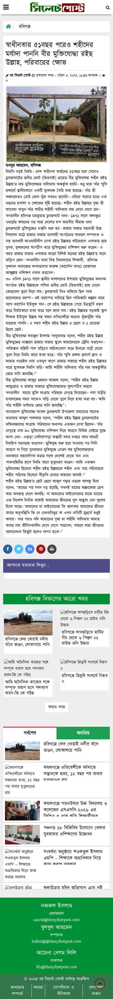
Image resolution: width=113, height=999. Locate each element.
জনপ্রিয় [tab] (83, 733)
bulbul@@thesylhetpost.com (56, 941)
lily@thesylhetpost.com (56, 967)
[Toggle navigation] (6, 7)
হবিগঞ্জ (24, 26)
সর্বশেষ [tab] (30, 733)
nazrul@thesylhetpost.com (56, 920)
